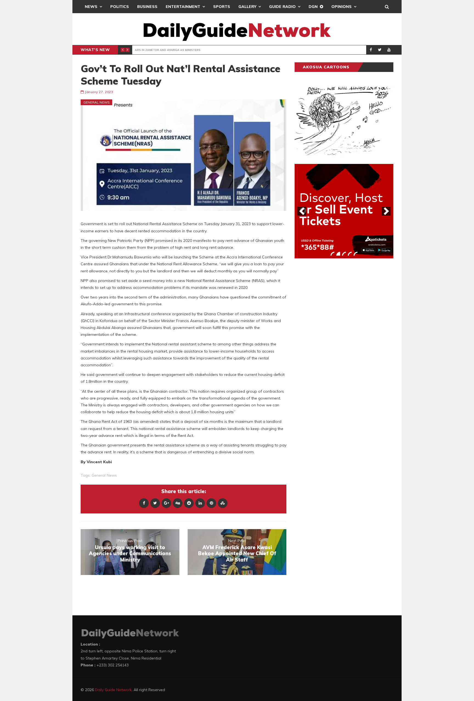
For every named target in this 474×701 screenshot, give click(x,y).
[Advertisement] (336, 348)
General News (152, 50)
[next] (386, 211)
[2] (338, 254)
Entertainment (183, 6)
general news (104, 475)
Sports (221, 6)
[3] (344, 254)
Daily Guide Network (113, 689)
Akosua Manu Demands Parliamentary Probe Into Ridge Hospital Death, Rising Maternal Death (281, 50)
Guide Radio (282, 6)
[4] (350, 254)
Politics (119, 6)
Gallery (247, 6)
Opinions (341, 6)
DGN (313, 6)
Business (147, 6)
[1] (332, 254)
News (91, 6)
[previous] (301, 211)
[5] (355, 254)
